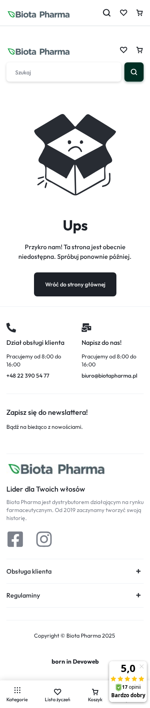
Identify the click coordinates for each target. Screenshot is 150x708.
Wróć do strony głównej (75, 284)
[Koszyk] (140, 50)
